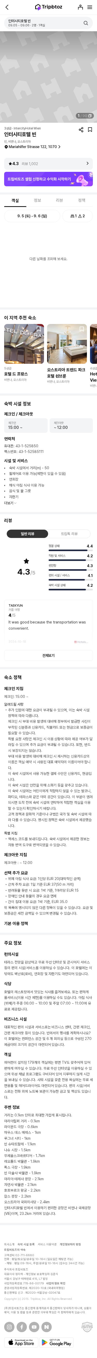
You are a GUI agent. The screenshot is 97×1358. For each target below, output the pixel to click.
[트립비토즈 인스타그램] (9, 1327)
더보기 (8, 503)
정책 (81, 200)
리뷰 (59, 200)
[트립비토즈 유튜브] (34, 1327)
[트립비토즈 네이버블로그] (46, 1327)
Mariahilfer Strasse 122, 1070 (33, 147)
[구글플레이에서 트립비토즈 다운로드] (56, 1342)
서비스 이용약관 (47, 1244)
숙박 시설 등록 (26, 1244)
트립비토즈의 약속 (15, 1250)
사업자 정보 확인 (56, 1283)
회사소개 (9, 1244)
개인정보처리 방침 (70, 1244)
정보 (37, 200)
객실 (15, 200)
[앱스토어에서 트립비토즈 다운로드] (21, 1342)
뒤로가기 (7, 7)
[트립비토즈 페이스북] (22, 1327)
